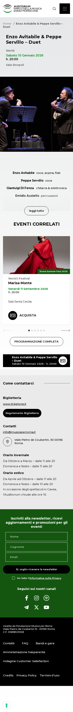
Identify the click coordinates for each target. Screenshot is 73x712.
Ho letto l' (39, 578)
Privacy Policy (26, 675)
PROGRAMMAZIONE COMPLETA (36, 341)
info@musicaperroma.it (19, 432)
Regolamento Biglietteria (22, 413)
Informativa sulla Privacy (45, 578)
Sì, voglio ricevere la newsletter (36, 569)
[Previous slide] (7, 330)
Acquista (27, 315)
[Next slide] (65, 330)
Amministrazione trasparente (24, 652)
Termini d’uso (50, 675)
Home (7, 23)
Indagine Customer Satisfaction (26, 661)
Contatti (8, 643)
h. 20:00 (13, 292)
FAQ (25, 643)
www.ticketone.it (14, 404)
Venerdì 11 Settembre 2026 (28, 289)
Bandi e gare (45, 643)
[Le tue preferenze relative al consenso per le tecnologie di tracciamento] (6, 705)
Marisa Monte (20, 283)
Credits (8, 675)
